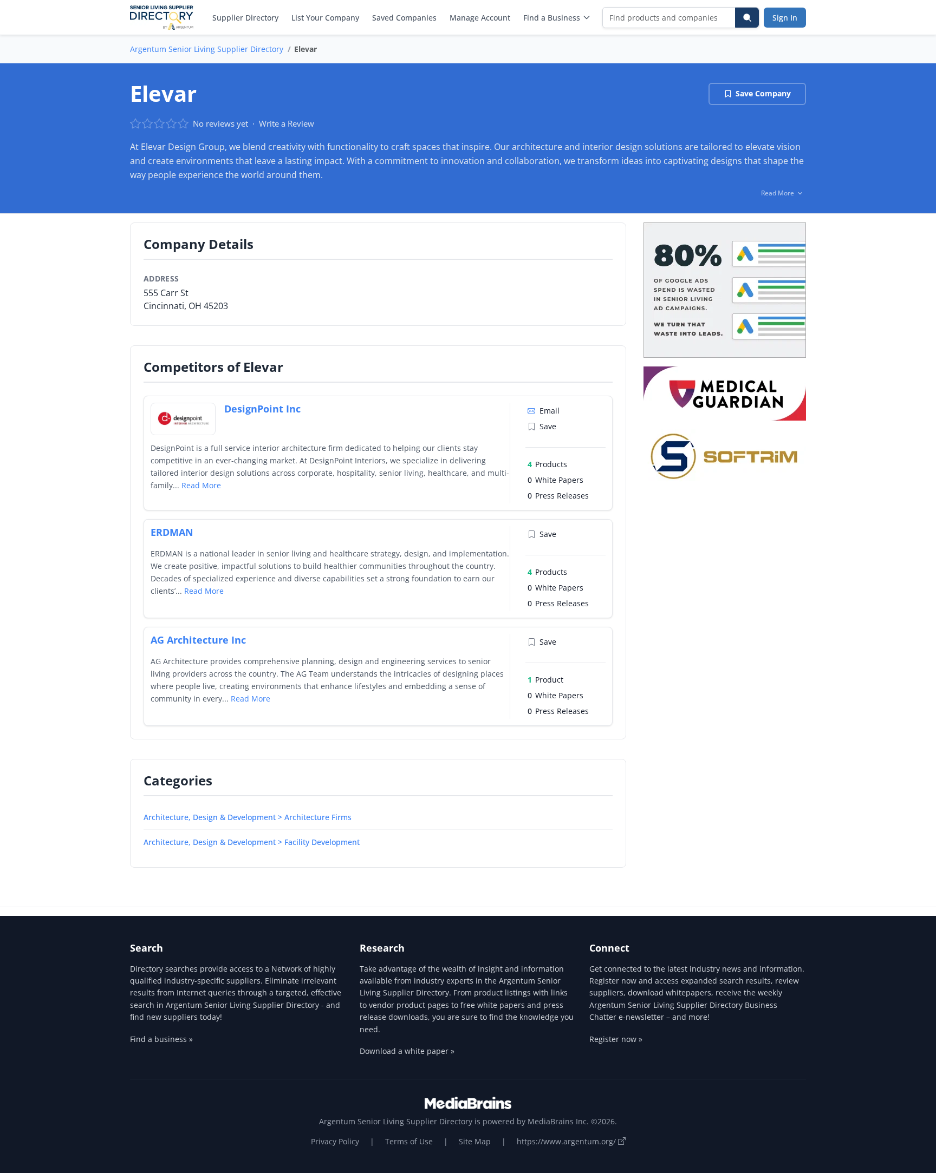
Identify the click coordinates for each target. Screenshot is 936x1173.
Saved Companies (404, 17)
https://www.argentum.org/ (567, 1141)
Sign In (784, 17)
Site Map (475, 1141)
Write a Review (286, 123)
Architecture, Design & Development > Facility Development (252, 842)
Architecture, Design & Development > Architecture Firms (248, 817)
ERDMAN (172, 532)
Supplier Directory (245, 17)
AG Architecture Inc (198, 639)
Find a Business (551, 17)
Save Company (763, 93)
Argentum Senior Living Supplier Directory (206, 49)
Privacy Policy (335, 1141)
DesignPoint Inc (262, 408)
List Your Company (325, 17)
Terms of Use (409, 1141)
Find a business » (161, 1039)
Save (548, 426)
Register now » (615, 1039)
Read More (201, 485)
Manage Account (480, 17)
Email (550, 410)
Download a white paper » (407, 1051)
